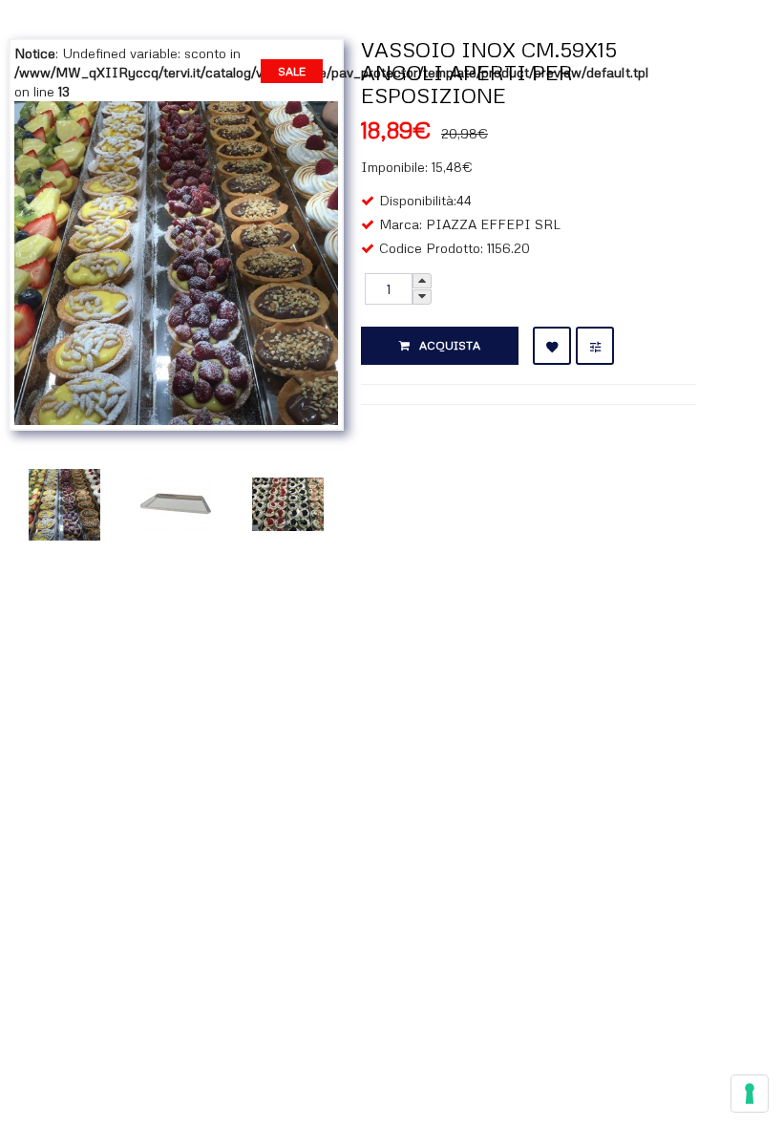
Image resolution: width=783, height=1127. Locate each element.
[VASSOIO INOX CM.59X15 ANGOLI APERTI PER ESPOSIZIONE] (176, 261)
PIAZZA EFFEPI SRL (493, 224)
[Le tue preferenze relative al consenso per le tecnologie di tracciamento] (749, 1093)
